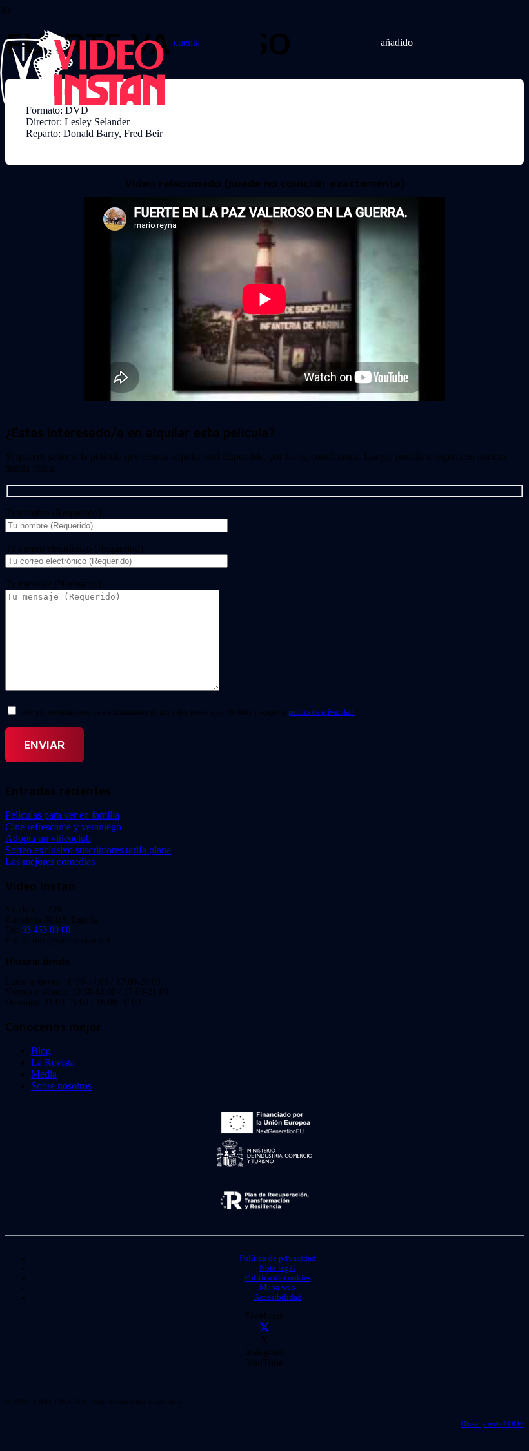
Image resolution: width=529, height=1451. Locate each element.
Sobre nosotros (61, 1085)
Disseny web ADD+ (492, 1423)
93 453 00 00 (46, 930)
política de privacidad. (321, 711)
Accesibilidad (278, 1297)
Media (44, 1074)
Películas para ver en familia (62, 814)
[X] (264, 1327)
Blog (41, 1050)
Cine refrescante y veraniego (63, 826)
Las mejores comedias (50, 861)
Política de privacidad (277, 1258)
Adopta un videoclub (48, 838)
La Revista (53, 1062)
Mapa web (277, 1287)
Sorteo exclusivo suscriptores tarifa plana (88, 849)
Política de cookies (278, 1277)
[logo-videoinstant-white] (82, 103)
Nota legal (277, 1268)
